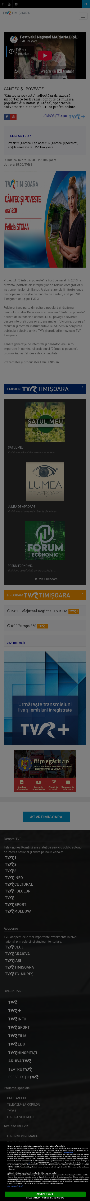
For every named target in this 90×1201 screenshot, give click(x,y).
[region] (45, 1171)
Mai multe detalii (68, 1152)
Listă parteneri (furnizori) (15, 1186)
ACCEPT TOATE (45, 1194)
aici (29, 1163)
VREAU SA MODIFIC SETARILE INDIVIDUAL (45, 1198)
